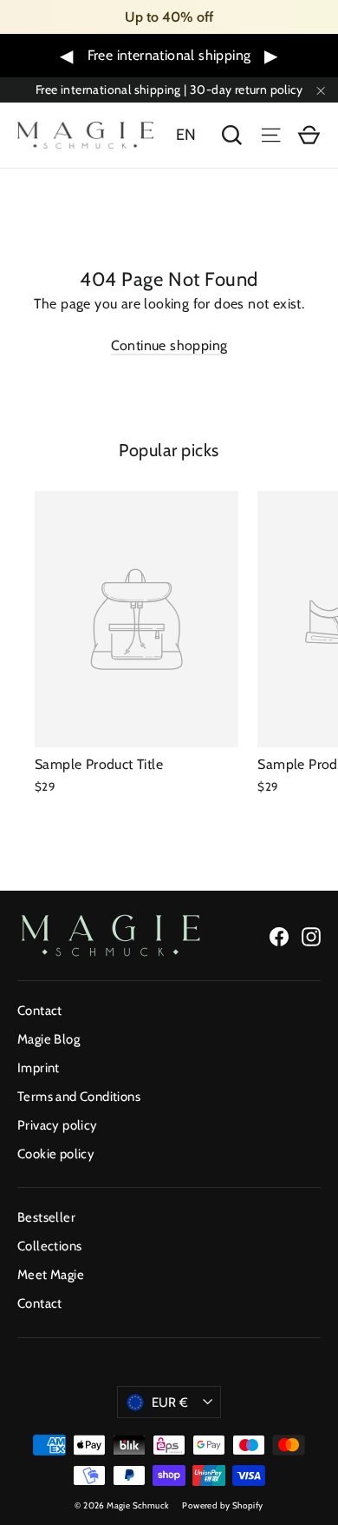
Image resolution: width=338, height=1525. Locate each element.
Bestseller (46, 1217)
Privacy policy (57, 1125)
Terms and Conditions (78, 1096)
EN (186, 134)
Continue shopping (169, 345)
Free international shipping (169, 55)
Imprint (38, 1068)
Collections (49, 1246)
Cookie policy (55, 1154)
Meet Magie (50, 1275)
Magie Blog (48, 1039)
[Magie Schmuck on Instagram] (311, 935)
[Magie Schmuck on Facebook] (279, 935)
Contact (39, 1010)
